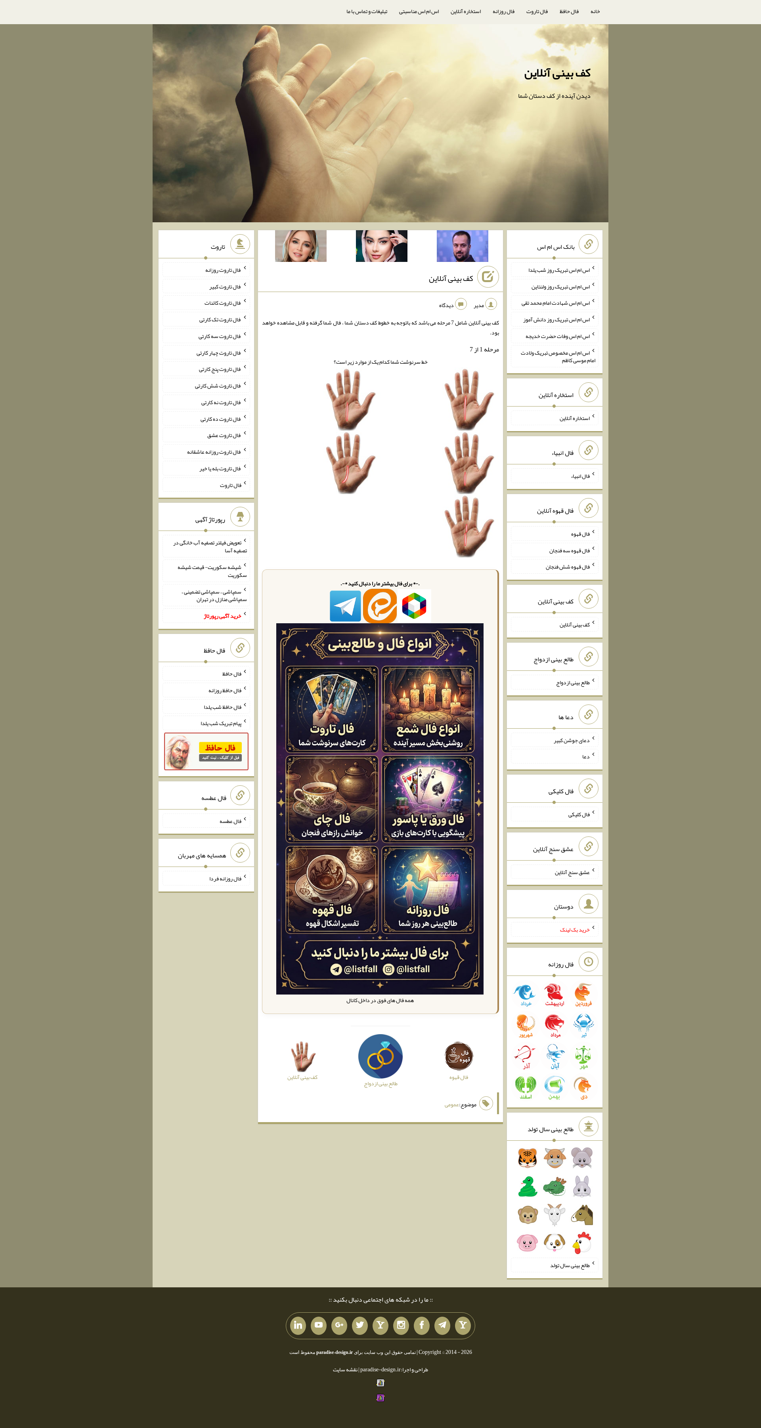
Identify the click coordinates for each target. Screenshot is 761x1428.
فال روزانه (503, 11)
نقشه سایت (345, 1369)
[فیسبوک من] (422, 1326)
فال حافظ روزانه (224, 690)
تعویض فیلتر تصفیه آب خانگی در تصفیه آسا (210, 546)
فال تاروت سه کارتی (220, 336)
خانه (595, 11)
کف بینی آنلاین (557, 72)
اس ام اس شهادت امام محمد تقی (556, 302)
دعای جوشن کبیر (572, 739)
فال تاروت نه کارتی (221, 402)
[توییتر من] (360, 1326)
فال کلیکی (579, 814)
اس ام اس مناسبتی (419, 11)
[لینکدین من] (298, 1326)
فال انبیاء (580, 475)
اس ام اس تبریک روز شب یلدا (559, 269)
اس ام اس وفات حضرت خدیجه (558, 336)
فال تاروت (537, 11)
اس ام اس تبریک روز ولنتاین (561, 286)
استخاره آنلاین (466, 11)
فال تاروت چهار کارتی (219, 352)
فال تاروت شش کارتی (218, 385)
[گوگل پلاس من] (339, 1326)
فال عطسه (230, 820)
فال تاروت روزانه (223, 269)
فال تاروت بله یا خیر (220, 468)
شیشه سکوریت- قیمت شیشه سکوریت (212, 570)
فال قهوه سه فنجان (569, 550)
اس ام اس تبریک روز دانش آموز (556, 319)
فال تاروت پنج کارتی (220, 368)
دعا (586, 756)
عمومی (452, 1104)
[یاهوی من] (463, 1326)
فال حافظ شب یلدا (222, 706)
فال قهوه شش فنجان (568, 566)
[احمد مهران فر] (462, 247)
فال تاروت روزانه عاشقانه (214, 451)
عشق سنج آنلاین (572, 871)
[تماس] (380, 1326)
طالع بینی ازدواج (573, 682)
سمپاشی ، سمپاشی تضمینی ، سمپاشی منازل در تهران (214, 595)
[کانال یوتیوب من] (319, 1326)
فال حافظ (569, 11)
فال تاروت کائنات (223, 302)
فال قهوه (580, 533)
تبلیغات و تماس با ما (366, 11)
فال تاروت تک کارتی (220, 319)
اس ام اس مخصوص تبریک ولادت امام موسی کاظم (558, 356)
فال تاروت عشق (224, 435)
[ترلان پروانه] (381, 247)
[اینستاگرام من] (401, 1326)
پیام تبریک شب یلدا (221, 723)
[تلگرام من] (442, 1326)
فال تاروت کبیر (225, 286)
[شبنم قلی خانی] (301, 247)
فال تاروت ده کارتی (221, 418)
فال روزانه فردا (225, 878)
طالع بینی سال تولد (570, 1265)
